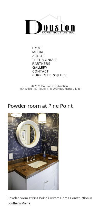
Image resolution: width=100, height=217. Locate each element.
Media (37, 52)
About (38, 56)
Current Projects (48, 75)
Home (37, 48)
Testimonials (45, 60)
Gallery (39, 67)
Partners (41, 64)
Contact (40, 71)
